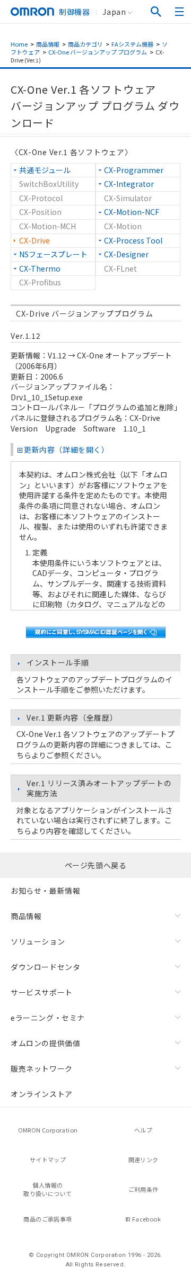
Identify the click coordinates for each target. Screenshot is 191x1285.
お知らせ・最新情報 (45, 890)
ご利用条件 (143, 1189)
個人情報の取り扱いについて (47, 1189)
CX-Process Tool (133, 240)
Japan (114, 11)
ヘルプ (143, 1130)
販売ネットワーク (42, 1068)
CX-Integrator (129, 183)
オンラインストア (42, 1094)
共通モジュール (45, 170)
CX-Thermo (39, 268)
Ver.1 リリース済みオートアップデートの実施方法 (99, 788)
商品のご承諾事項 (47, 1219)
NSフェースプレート (53, 254)
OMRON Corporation (48, 1130)
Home (19, 44)
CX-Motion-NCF (131, 211)
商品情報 (47, 44)
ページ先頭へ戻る (96, 865)
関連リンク (143, 1159)
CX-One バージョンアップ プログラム (97, 52)
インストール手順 (58, 662)
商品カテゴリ (85, 44)
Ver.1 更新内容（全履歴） (72, 717)
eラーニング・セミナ (48, 1017)
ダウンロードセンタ (45, 966)
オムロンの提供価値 (45, 1043)
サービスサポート (42, 992)
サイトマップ (48, 1159)
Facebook (146, 1219)
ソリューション (38, 941)
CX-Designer (126, 254)
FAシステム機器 (132, 44)
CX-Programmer (133, 170)
